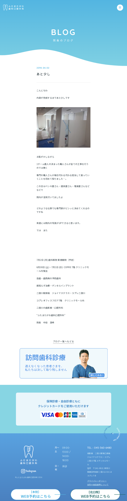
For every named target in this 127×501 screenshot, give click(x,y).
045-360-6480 (103, 447)
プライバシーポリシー (97, 480)
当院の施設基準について (98, 484)
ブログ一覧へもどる (63, 341)
